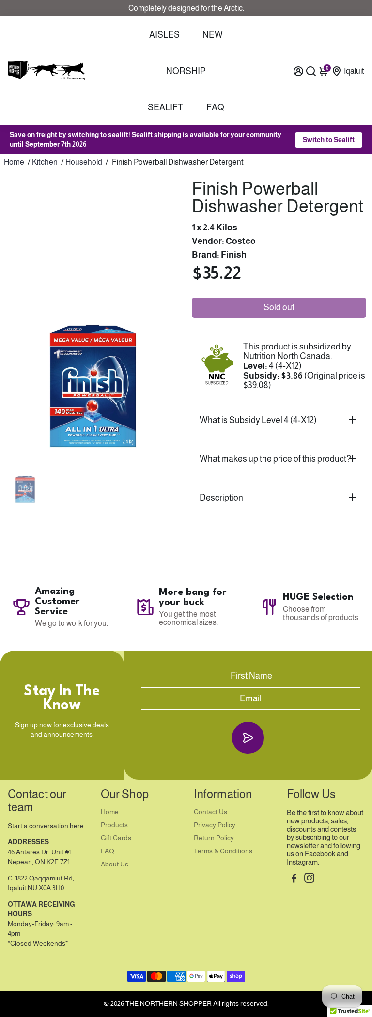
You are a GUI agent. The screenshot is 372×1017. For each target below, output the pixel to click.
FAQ (215, 107)
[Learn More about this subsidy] (217, 366)
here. (77, 826)
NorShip (186, 71)
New (212, 35)
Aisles (164, 35)
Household (83, 162)
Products (114, 825)
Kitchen (45, 162)
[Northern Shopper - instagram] (309, 879)
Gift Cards (116, 838)
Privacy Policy (214, 825)
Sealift (165, 107)
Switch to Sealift (329, 140)
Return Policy (214, 838)
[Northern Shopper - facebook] (294, 879)
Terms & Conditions (223, 851)
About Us (114, 864)
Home (14, 162)
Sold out (279, 307)
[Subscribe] (248, 737)
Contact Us (210, 812)
